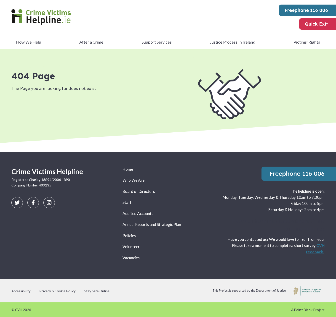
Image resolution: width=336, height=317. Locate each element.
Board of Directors (139, 191)
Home (128, 169)
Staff (127, 202)
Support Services (156, 42)
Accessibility (21, 291)
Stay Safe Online (96, 291)
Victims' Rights (306, 42)
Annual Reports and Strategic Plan (152, 224)
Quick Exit (316, 24)
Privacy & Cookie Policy (57, 291)
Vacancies (131, 257)
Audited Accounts (138, 213)
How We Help (28, 42)
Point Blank (303, 310)
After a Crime (91, 42)
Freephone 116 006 (306, 10)
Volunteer (131, 246)
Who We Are (133, 180)
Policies (129, 235)
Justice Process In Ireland (232, 42)
